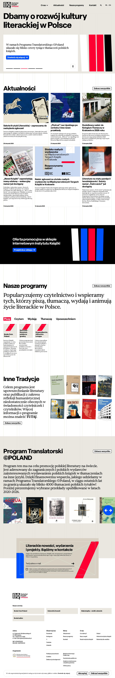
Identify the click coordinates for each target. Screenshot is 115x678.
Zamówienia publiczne (70, 658)
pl (106, 5)
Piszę (7, 319)
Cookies (48, 656)
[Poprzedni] (105, 510)
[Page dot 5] (39, 68)
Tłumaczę (46, 319)
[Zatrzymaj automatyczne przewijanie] (73, 66)
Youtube (48, 642)
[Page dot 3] (24, 68)
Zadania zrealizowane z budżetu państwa (69, 662)
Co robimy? (83, 633)
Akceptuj (82, 673)
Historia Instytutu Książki (104, 636)
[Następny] (110, 510)
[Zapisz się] (72, 563)
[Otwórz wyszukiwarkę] (101, 5)
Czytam (19, 319)
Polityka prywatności (52, 653)
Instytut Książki (10, 5)
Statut (98, 633)
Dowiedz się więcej (64, 673)
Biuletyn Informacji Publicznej (68, 654)
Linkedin (48, 645)
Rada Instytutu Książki (86, 639)
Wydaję (32, 319)
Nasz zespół (83, 636)
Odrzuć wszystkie (99, 673)
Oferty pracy (67, 665)
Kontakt (65, 639)
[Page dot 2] (16, 68)
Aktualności (66, 633)
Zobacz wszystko (13, 423)
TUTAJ (31, 417)
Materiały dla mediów (103, 639)
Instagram (49, 636)
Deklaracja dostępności (53, 659)
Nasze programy (68, 636)
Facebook (49, 633)
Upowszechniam (66, 319)
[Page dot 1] (9, 68)
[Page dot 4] (31, 68)
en (110, 5)
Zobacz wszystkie (102, 88)
